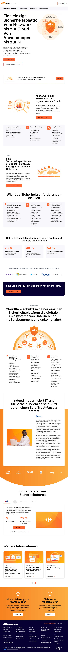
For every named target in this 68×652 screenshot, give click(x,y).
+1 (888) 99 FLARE (60, 623)
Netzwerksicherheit (13, 373)
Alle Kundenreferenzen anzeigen (18, 531)
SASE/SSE (11, 371)
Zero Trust (38, 218)
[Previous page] (32, 583)
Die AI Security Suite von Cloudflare (35, 361)
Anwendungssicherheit (14, 370)
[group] (34, 429)
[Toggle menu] (66, 3)
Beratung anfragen (9, 59)
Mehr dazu (59, 78)
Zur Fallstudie (19, 527)
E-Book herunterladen (43, 118)
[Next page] (35, 583)
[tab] (6, 502)
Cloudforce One (57, 378)
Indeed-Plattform (40, 458)
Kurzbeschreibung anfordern (13, 64)
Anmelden (61, 3)
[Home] (9, 3)
